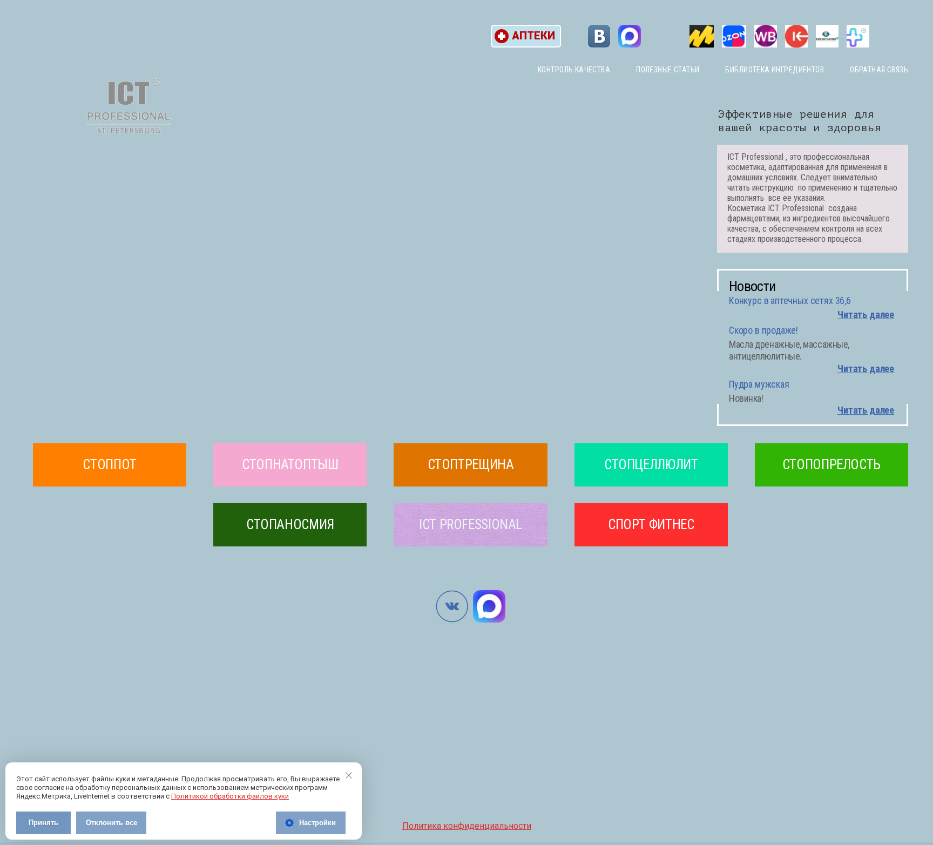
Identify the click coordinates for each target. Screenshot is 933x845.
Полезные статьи (667, 69)
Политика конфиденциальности (466, 826)
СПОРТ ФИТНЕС (651, 524)
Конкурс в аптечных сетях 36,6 (790, 300)
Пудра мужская (759, 384)
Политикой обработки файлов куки (230, 796)
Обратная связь (879, 69)
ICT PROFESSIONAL (470, 524)
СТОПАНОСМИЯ (290, 524)
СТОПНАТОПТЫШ (290, 464)
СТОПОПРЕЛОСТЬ (831, 464)
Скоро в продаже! (763, 330)
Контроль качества (574, 69)
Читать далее (865, 314)
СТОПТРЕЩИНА (471, 464)
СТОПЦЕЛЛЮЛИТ (651, 464)
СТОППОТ (109, 464)
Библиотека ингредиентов (774, 69)
